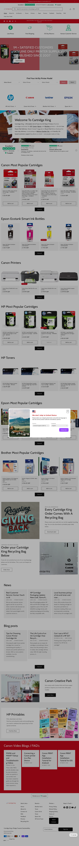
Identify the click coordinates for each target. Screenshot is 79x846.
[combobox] (39, 425)
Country (34, 423)
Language (53, 423)
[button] (68, 411)
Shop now (64, 430)
